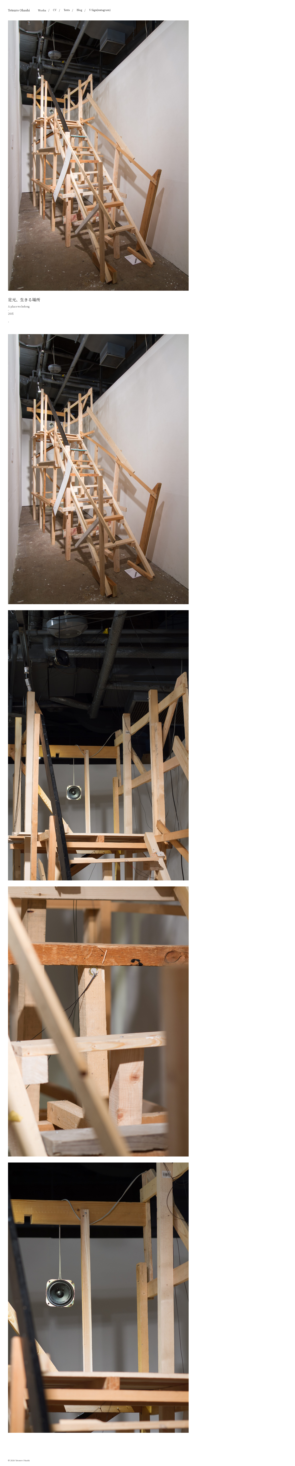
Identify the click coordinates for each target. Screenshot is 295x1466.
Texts (67, 10)
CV (55, 10)
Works (42, 10)
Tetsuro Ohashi (19, 10)
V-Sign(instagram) (100, 10)
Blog (79, 10)
